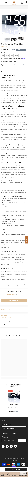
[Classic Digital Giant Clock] (14, 396)
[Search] (6, 3)
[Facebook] (3, 446)
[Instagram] (7, 446)
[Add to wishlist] (2, 469)
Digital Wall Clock (14, 6)
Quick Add (14, 404)
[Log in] (22, 3)
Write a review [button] (14, 300)
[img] (4, 315)
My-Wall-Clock (11, 458)
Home (2, 6)
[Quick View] (19, 394)
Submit (22, 440)
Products (7, 6)
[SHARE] (26, 58)
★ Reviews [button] (26, 239)
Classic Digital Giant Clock (14, 407)
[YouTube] (15, 446)
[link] (14, 375)
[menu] (2, 3)
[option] (14, 22)
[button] (22, 33)
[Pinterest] (11, 446)
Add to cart (16, 469)
